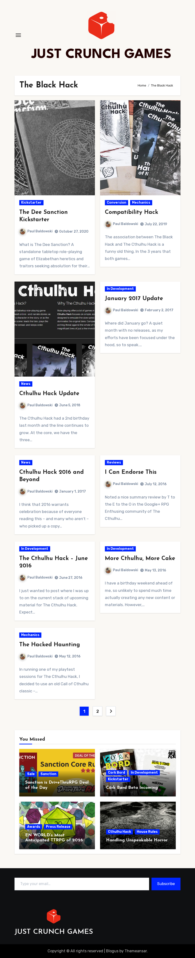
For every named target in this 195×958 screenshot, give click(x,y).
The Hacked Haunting (49, 645)
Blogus (112, 951)
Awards (33, 827)
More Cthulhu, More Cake (140, 558)
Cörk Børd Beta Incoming (132, 788)
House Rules (147, 832)
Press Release (58, 827)
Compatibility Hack (131, 212)
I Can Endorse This (130, 472)
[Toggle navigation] (18, 35)
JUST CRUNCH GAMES (101, 54)
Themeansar (136, 951)
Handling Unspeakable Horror (137, 840)
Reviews (114, 462)
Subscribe (166, 883)
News (25, 384)
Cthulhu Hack (119, 832)
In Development (120, 289)
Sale (31, 774)
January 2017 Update (134, 299)
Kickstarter (31, 203)
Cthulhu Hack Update (49, 394)
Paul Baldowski (40, 231)
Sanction (48, 774)
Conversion (116, 203)
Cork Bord (116, 773)
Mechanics (141, 203)
